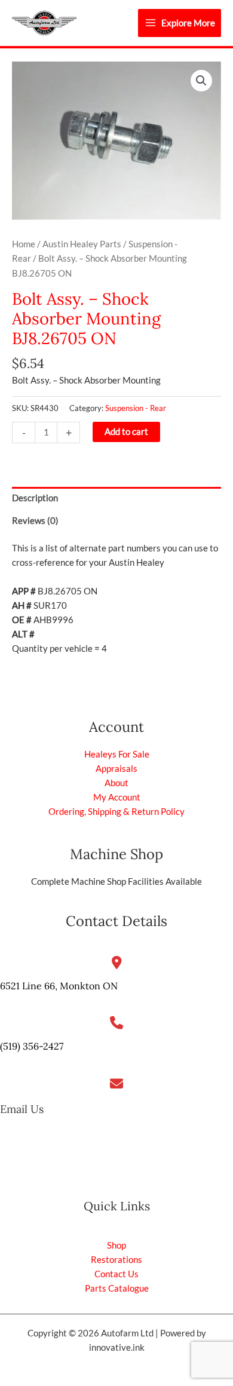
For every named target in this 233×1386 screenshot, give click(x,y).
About (116, 783)
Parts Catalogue (117, 1288)
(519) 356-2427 (31, 1046)
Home (23, 244)
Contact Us (116, 1274)
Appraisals (116, 768)
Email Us (22, 1109)
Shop (116, 1245)
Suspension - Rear (135, 408)
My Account (116, 797)
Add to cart (126, 432)
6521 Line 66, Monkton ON (59, 986)
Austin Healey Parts (81, 244)
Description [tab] (35, 498)
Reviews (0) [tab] (35, 521)
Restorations (116, 1260)
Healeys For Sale (116, 754)
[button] (201, 80)
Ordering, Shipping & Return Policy (116, 812)
